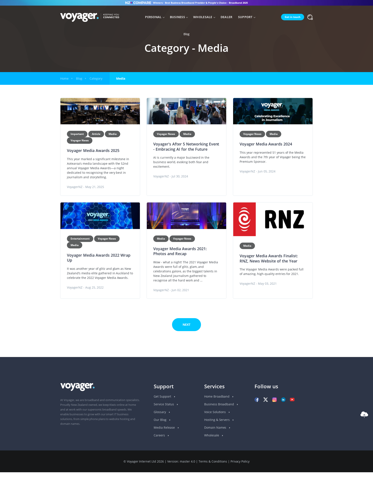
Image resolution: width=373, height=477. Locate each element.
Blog (79, 78)
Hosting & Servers (217, 420)
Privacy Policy (240, 461)
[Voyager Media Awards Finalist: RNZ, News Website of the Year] (273, 219)
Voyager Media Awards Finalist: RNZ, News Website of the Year (269, 258)
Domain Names (215, 427)
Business (177, 17)
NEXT (186, 324)
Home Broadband (217, 396)
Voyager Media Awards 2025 (93, 150)
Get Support (163, 396)
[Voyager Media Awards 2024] (273, 111)
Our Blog (160, 420)
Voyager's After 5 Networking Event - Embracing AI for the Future (186, 146)
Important (77, 134)
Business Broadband (219, 404)
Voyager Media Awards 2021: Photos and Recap (180, 251)
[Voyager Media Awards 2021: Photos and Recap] (186, 215)
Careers (160, 435)
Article (96, 134)
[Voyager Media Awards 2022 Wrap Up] (100, 215)
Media (113, 134)
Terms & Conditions (213, 461)
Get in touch (292, 17)
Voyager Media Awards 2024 (266, 144)
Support (245, 17)
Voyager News (80, 140)
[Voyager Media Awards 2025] (100, 111)
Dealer (226, 17)
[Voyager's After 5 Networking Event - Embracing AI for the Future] (186, 111)
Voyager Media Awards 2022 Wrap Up (98, 258)
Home (64, 78)
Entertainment (80, 238)
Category (96, 78)
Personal (153, 17)
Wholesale (202, 17)
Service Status (164, 404)
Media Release (165, 427)
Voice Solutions (215, 412)
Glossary (160, 412)
